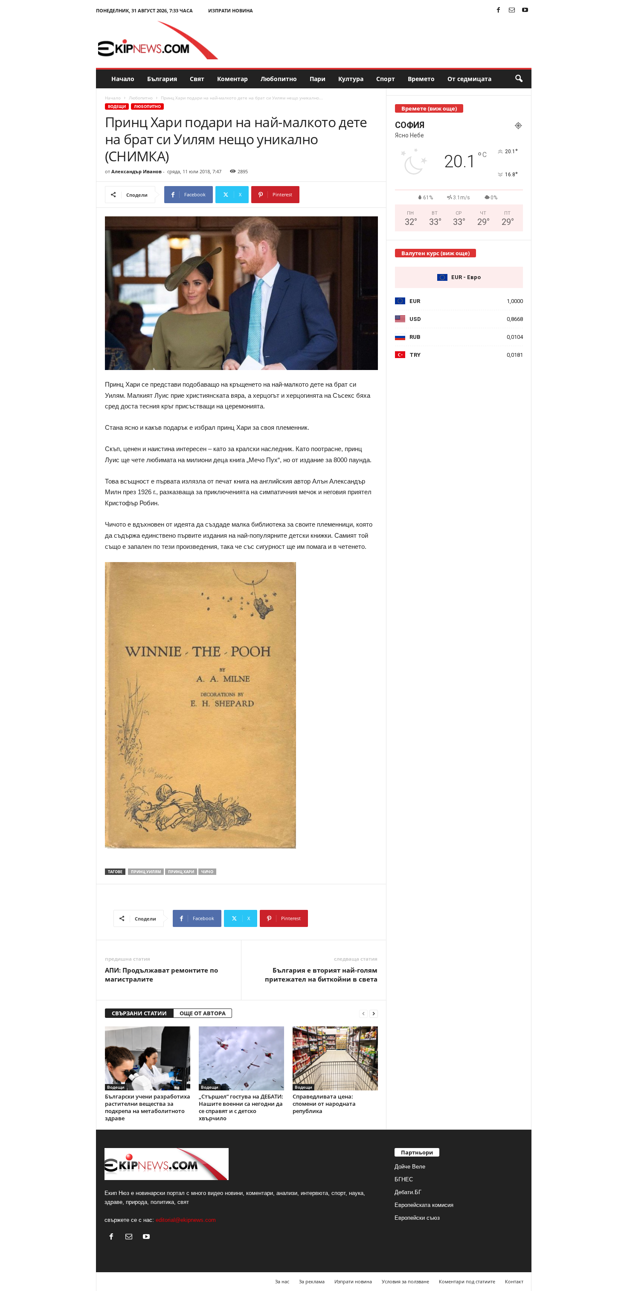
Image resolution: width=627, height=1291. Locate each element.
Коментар (232, 79)
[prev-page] (363, 1013)
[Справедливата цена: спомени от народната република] (335, 1058)
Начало (122, 79)
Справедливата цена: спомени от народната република (324, 1104)
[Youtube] (525, 10)
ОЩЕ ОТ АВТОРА (203, 1013)
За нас (282, 1281)
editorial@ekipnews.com (186, 1220)
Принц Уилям (146, 871)
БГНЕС (404, 1179)
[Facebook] (498, 10)
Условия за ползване (405, 1281)
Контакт (514, 1281)
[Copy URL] (328, 194)
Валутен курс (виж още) (435, 253)
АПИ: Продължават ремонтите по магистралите (161, 974)
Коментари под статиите (467, 1281)
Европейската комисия (424, 1205)
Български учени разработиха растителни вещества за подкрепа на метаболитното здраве (147, 1107)
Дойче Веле (410, 1166)
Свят (197, 79)
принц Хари (181, 871)
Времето (421, 79)
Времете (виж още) (429, 108)
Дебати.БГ (408, 1192)
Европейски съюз (417, 1218)
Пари (317, 79)
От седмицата (469, 79)
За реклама (312, 1281)
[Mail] (512, 10)
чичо (207, 871)
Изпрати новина (230, 10)
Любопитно (279, 79)
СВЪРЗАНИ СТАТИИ (139, 1013)
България (162, 79)
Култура (350, 79)
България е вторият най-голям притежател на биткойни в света (321, 974)
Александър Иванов (136, 171)
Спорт (385, 79)
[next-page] (373, 1013)
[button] (518, 79)
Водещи (117, 106)
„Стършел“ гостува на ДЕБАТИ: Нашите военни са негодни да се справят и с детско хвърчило (241, 1107)
